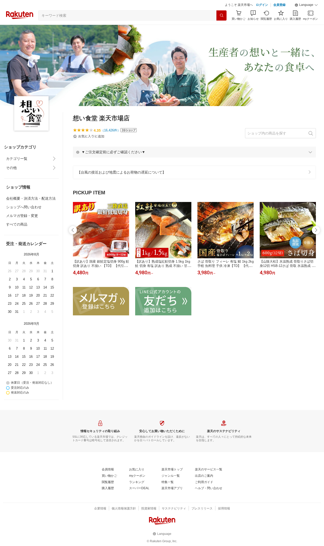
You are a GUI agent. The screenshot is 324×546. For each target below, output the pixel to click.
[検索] (221, 28)
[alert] (194, 164)
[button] (306, 18)
